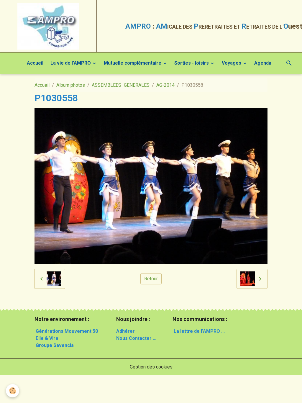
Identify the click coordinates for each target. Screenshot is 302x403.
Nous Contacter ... (136, 338)
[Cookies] (12, 390)
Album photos (70, 85)
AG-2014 (165, 85)
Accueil (35, 63)
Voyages (232, 63)
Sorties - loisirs (192, 63)
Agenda (262, 63)
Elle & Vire (47, 338)
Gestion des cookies (151, 367)
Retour (151, 278)
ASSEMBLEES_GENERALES (121, 85)
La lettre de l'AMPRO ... (199, 331)
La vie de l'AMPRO (71, 63)
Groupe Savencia (55, 345)
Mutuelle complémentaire (133, 63)
